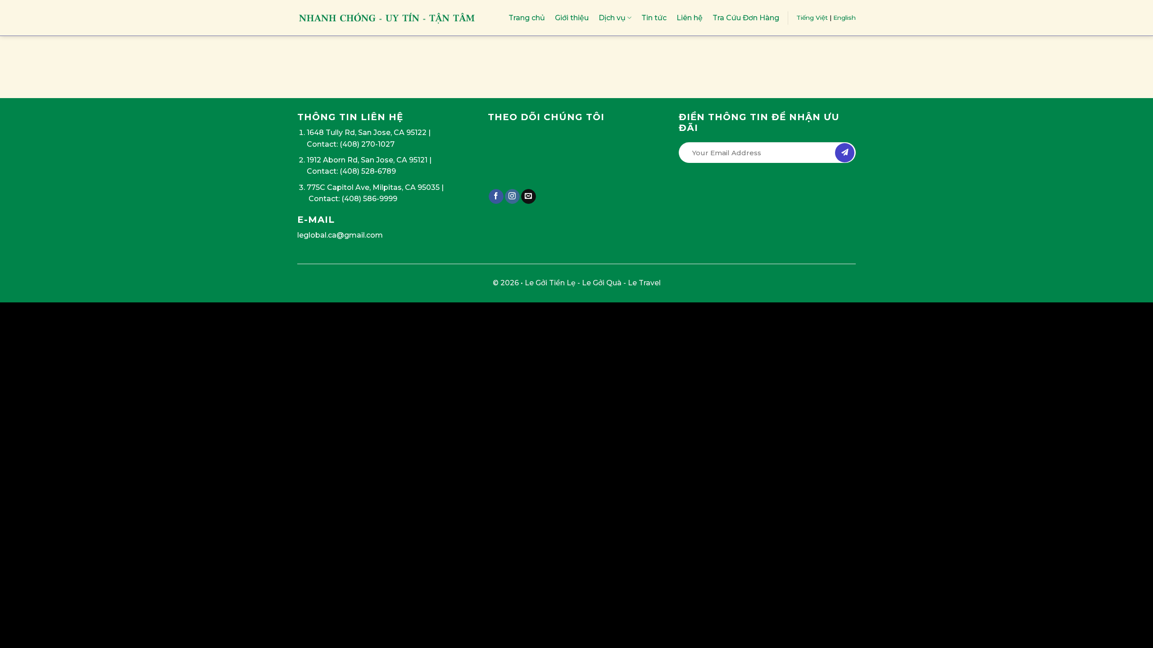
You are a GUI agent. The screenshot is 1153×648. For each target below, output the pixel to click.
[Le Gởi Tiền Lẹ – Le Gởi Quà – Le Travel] (387, 17)
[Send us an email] (528, 196)
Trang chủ (526, 18)
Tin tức (654, 18)
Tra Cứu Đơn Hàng (746, 18)
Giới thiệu (572, 18)
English (844, 17)
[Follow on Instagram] (512, 196)
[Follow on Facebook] (496, 196)
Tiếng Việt (812, 17)
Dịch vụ (612, 18)
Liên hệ (689, 18)
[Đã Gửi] (844, 152)
